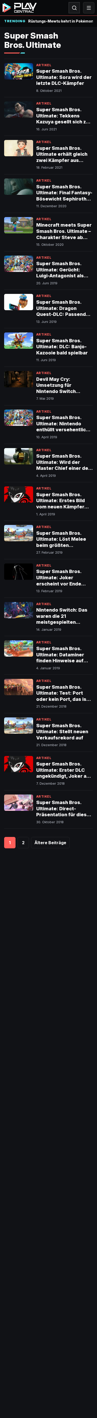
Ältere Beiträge (50, 842)
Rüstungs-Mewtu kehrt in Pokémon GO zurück (60, 21)
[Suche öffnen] (74, 7)
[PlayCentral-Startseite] (20, 7)
